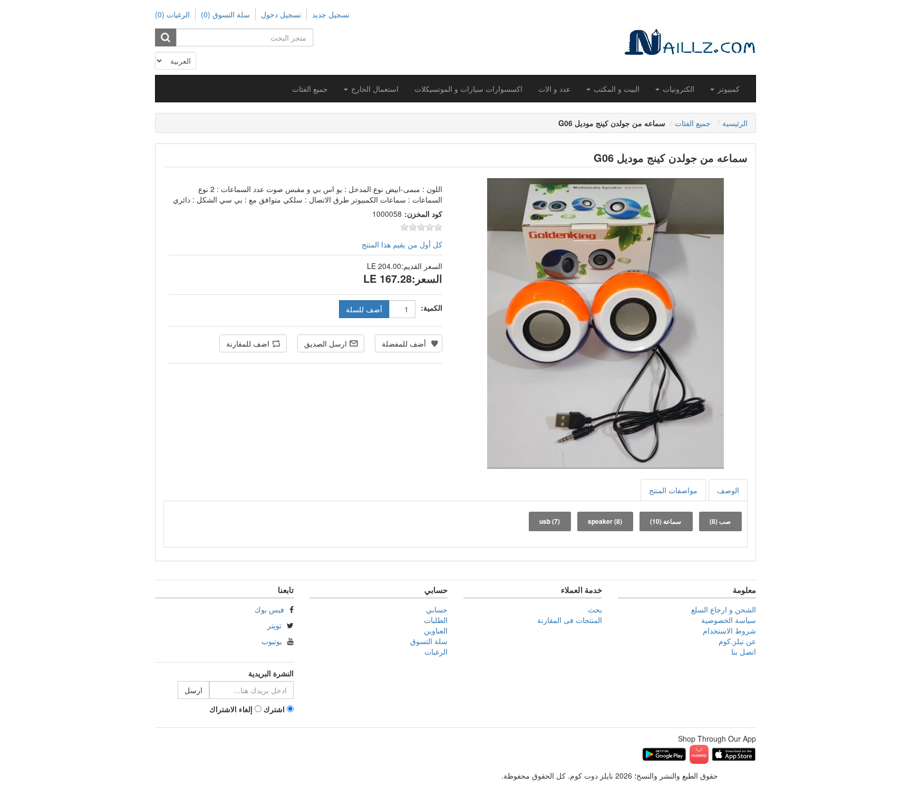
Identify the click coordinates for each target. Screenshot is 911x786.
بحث (595, 609)
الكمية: (431, 307)
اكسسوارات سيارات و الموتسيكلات (468, 88)
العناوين (436, 630)
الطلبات (436, 620)
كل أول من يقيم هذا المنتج (402, 244)
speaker (605, 521)
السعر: (427, 278)
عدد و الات (554, 88)
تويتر (274, 625)
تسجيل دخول (281, 14)
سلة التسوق (429, 641)
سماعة (665, 521)
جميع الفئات (310, 88)
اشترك (274, 709)
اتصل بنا (743, 651)
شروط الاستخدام (729, 630)
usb (549, 521)
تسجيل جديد (331, 14)
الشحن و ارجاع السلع (723, 609)
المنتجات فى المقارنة (569, 620)
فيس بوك (269, 609)
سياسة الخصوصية (728, 620)
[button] (725, 88)
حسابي (437, 609)
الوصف (728, 490)
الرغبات (436, 651)
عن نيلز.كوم (737, 641)
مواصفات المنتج (673, 490)
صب (720, 521)
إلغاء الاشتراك (231, 709)
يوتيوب (271, 641)
